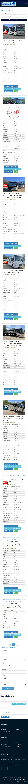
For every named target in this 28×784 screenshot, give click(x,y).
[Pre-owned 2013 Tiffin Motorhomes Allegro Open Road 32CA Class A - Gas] (14, 539)
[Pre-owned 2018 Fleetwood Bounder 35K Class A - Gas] (14, 477)
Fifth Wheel (18, 744)
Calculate (5, 717)
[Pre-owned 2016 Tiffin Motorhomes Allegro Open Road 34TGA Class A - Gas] (14, 601)
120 (16, 704)
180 (20, 704)
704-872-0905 (10, 762)
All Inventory (6, 742)
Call (16, 91)
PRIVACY (11, 781)
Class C (5, 749)
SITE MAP (24, 781)
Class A (5, 744)
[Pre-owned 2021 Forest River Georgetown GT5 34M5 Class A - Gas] (14, 407)
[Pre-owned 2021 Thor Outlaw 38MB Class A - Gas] (14, 104)
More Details (9, 91)
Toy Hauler (18, 746)
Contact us (18, 729)
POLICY (4, 781)
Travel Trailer (19, 742)
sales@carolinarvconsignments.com (11, 764)
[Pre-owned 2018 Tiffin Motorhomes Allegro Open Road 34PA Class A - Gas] (14, 184)
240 (24, 704)
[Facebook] (2, 768)
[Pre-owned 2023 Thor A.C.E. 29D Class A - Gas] (14, 31)
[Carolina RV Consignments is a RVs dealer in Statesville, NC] (9, 3)
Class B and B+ (6, 746)
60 (13, 704)
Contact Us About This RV (11, 86)
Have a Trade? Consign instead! (12, 88)
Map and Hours (7, 731)
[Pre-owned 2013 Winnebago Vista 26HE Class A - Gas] (14, 261)
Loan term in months (6, 703)
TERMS (17, 781)
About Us (5, 729)
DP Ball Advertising (20, 779)
